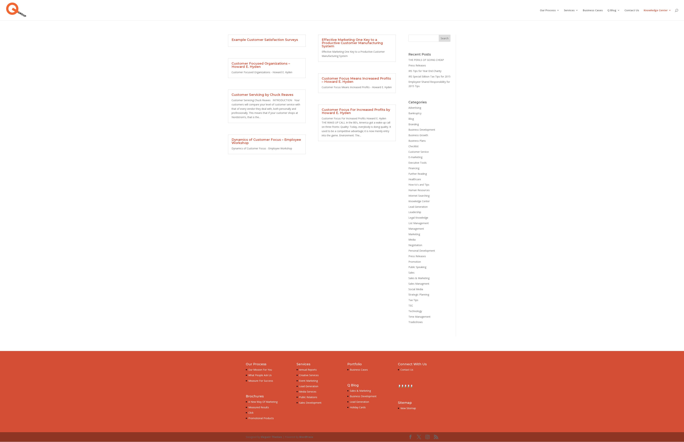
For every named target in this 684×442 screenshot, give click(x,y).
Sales (411, 272)
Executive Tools (417, 162)
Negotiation (415, 245)
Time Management (419, 316)
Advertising (414, 107)
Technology (415, 311)
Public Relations (308, 397)
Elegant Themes (271, 437)
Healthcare (414, 179)
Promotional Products (261, 418)
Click (250, 412)
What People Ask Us (260, 375)
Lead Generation (418, 206)
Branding (413, 124)
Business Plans (417, 140)
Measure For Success (260, 380)
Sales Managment (418, 283)
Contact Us (632, 10)
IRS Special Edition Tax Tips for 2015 (429, 76)
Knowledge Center (656, 10)
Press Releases (417, 65)
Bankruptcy (414, 113)
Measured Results (258, 407)
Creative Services (309, 375)
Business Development (421, 129)
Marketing (414, 234)
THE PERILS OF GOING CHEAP (426, 60)
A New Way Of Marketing (263, 401)
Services (569, 10)
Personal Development (421, 250)
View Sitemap (408, 408)
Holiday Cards (358, 407)
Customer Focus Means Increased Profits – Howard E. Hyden (356, 80)
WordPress (306, 437)
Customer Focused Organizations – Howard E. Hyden (261, 65)
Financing (413, 168)
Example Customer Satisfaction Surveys (265, 40)
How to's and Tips (418, 184)
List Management (418, 223)
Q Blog (611, 10)
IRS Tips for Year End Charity (424, 71)
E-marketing (415, 157)
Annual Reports (308, 369)
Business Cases (593, 10)
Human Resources (419, 190)
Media (412, 239)
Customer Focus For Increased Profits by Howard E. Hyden (356, 111)
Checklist (413, 146)
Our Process (548, 10)
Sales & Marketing (418, 278)
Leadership (414, 212)
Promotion (414, 261)
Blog (411, 118)
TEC (410, 305)
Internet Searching (418, 195)
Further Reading (417, 173)
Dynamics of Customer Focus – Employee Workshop (266, 141)
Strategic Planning (418, 294)
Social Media (415, 289)
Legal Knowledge (418, 217)
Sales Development (310, 402)
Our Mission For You (260, 369)
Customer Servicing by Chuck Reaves (262, 95)
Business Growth (418, 135)
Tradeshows (415, 322)
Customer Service (418, 151)
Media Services (307, 391)
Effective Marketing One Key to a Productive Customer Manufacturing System (352, 43)
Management (416, 228)
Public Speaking (417, 267)
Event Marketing (308, 380)
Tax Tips (413, 300)
